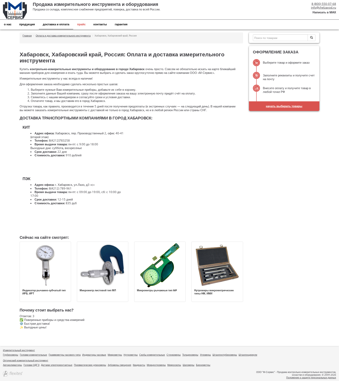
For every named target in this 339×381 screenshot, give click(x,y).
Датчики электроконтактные (56, 365)
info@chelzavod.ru (323, 7)
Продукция (27, 24)
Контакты (100, 24)
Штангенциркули (248, 354)
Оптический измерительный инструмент (25, 360)
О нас (7, 24)
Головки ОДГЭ (31, 365)
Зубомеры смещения (119, 365)
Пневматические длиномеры (90, 365)
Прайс (81, 24)
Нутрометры (131, 354)
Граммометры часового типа (65, 354)
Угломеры (205, 354)
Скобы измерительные (152, 354)
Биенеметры (203, 365)
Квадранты (139, 365)
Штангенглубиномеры (224, 354)
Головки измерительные (33, 354)
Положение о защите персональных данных (311, 377)
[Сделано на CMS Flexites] (13, 374)
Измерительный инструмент (19, 350)
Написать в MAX (324, 12)
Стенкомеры (174, 354)
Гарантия (121, 24)
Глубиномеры (10, 354)
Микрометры (115, 354)
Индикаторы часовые (94, 354)
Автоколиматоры (12, 365)
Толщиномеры (190, 354)
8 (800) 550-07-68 (324, 4)
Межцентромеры (156, 365)
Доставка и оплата (56, 24)
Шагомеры (188, 365)
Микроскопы (174, 365)
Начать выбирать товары (284, 106)
